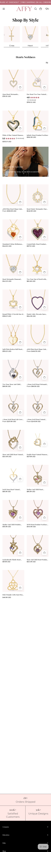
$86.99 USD (31, 491)
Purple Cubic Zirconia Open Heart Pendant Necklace (36, 314)
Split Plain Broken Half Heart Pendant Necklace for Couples (12, 349)
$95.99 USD (6, 491)
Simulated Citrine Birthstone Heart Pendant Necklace (12, 244)
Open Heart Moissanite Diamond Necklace (10, 94)
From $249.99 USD (34, 421)
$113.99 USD (6, 526)
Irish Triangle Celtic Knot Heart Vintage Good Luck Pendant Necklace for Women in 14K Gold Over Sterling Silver (13, 594)
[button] (35, 8)
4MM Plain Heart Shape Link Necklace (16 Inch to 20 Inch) (12, 209)
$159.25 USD (6, 351)
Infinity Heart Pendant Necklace (37, 135)
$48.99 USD (6, 597)
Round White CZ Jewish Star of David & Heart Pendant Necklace (12, 314)
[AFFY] (24, 9)
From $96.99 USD (33, 386)
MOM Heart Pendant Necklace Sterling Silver (37, 524)
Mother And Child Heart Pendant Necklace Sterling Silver (35, 489)
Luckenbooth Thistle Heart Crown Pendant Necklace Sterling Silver (11, 559)
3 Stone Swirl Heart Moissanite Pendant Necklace (37, 384)
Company (5, 827)
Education (5, 835)
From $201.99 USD (9, 421)
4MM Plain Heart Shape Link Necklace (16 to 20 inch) (36, 349)
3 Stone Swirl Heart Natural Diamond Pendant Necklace (36, 419)
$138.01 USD (6, 316)
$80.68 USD (31, 281)
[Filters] (47, 62)
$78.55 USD (6, 96)
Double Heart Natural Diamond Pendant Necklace (37, 454)
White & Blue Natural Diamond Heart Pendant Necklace (13, 135)
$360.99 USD (31, 137)
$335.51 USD (6, 141)
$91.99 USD (6, 561)
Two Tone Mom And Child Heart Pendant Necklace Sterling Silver (13, 384)
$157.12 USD (31, 246)
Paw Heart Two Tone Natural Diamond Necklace (36, 94)
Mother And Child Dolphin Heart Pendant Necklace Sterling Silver (13, 524)
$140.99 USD (31, 526)
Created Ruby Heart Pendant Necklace (36, 244)
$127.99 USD (31, 456)
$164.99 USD (31, 316)
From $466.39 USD (34, 351)
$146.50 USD (7, 246)
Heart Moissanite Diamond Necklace (11, 279)
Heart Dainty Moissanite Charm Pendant (37, 209)
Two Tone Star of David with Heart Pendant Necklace (36, 279)
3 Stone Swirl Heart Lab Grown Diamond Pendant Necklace (12, 419)
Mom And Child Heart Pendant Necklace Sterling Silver (37, 559)
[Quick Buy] (20, 87)
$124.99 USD (6, 456)
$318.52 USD (31, 102)
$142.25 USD (6, 281)
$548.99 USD (31, 211)
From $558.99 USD (9, 211)
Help (4, 843)
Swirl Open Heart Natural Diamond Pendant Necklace (11, 489)
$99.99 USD (6, 386)
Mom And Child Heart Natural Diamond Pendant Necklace (12, 454)
